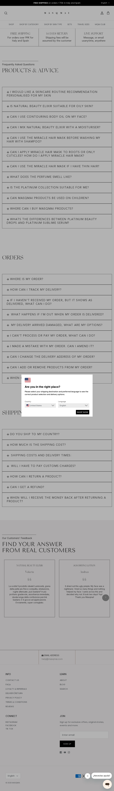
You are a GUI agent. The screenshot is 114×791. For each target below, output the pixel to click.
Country (28, 401)
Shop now (82, 412)
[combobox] (34, 405)
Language (62, 401)
